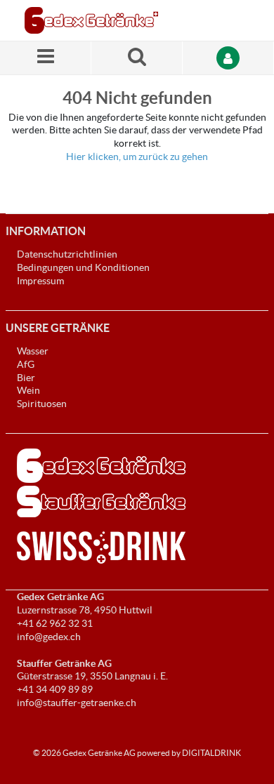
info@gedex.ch (49, 636)
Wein (28, 390)
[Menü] (45, 57)
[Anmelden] (228, 57)
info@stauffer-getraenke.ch (76, 702)
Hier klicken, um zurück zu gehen (137, 156)
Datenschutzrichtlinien (67, 254)
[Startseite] (91, 20)
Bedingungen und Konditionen (83, 267)
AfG (25, 364)
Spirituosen (42, 403)
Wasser (32, 351)
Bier (26, 377)
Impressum (40, 280)
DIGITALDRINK (211, 752)
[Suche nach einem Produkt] (137, 57)
